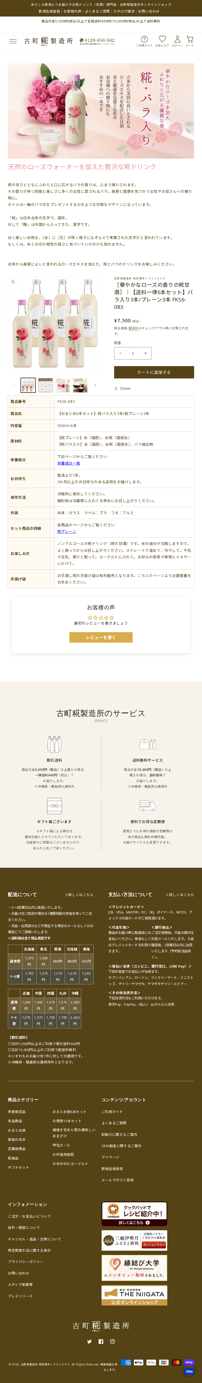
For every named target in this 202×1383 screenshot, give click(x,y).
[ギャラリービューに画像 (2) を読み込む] (45, 385)
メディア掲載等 (20, 1284)
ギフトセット (18, 1167)
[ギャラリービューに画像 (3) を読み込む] (62, 385)
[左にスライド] (13, 385)
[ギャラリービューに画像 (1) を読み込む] (28, 385)
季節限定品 (17, 1111)
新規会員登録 (49, 11)
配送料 (134, 328)
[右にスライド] (95, 385)
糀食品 (13, 1158)
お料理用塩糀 (63, 1154)
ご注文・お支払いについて (29, 1216)
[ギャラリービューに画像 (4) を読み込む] (80, 385)
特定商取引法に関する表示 (29, 1250)
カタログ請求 (124, 11)
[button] (12, 41)
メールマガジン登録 (118, 1180)
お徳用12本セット (67, 1121)
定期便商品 (17, 1148)
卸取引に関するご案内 (119, 1134)
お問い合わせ (149, 11)
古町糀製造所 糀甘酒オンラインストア (45, 1364)
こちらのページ (151, 575)
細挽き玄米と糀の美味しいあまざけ (74, 1132)
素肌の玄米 (17, 1139)
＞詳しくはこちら (79, 894)
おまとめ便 (17, 1130)
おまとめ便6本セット (70, 1111)
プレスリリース (20, 1296)
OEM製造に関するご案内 (122, 1145)
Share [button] (125, 388)
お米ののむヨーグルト (70, 1163)
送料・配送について (24, 1227)
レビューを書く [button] (101, 637)
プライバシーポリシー (26, 1261)
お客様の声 (73, 11)
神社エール (61, 1145)
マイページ (110, 1157)
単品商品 (15, 1121)
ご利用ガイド (112, 1111)
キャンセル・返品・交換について (35, 1239)
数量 (117, 342)
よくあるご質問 (97, 11)
